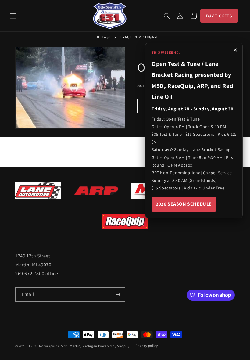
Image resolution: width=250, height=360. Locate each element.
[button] (13, 16)
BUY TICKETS (219, 16)
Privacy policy (146, 346)
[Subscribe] (118, 294)
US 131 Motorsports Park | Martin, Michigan (62, 346)
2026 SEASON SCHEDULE (184, 204)
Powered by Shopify (114, 346)
